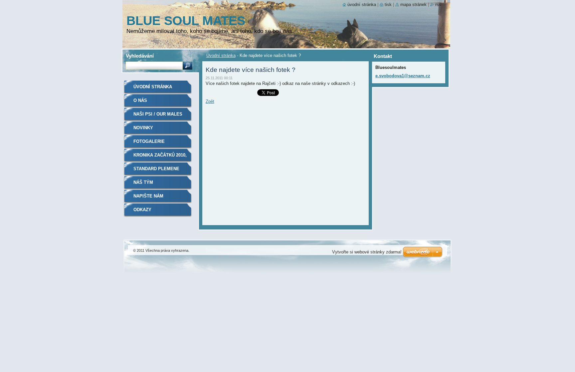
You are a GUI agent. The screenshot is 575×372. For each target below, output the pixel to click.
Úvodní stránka (221, 55)
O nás (140, 100)
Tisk (388, 4)
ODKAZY (142, 209)
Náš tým (143, 182)
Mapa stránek (413, 4)
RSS (438, 4)
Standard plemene (156, 168)
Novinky (143, 127)
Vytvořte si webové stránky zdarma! (367, 251)
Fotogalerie (149, 141)
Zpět (210, 101)
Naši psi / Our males (157, 114)
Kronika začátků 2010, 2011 (160, 157)
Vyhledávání (140, 56)
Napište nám (148, 195)
